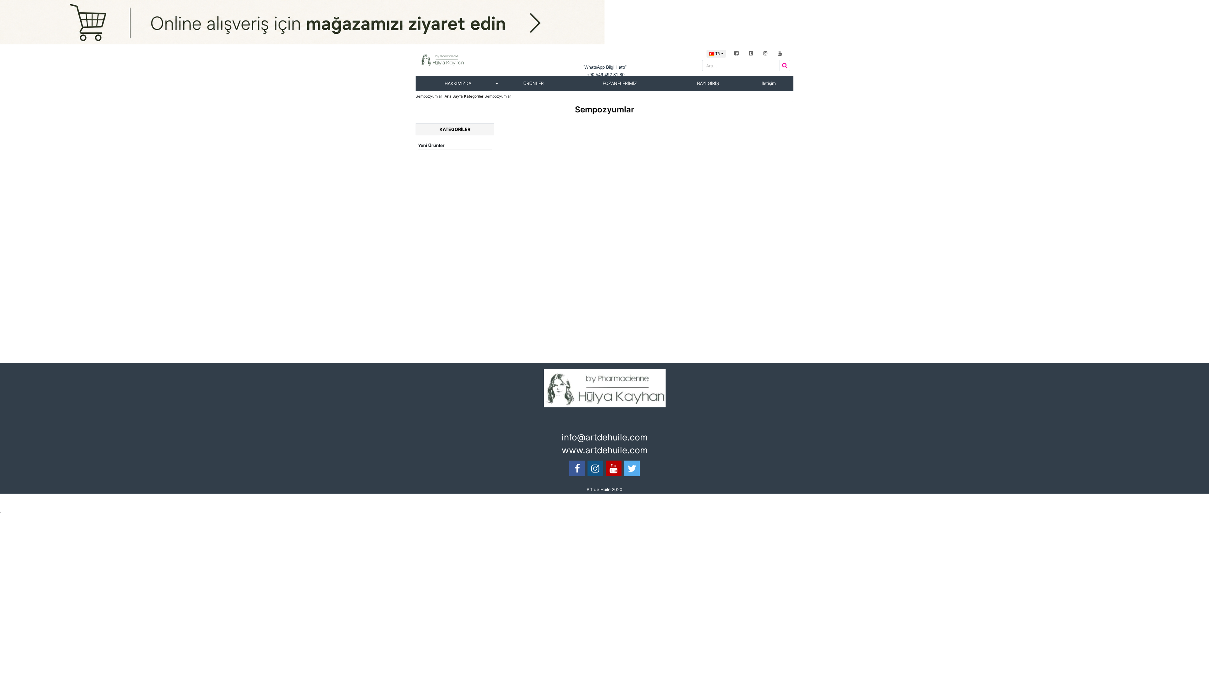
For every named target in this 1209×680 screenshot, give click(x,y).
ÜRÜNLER (533, 83)
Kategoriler (473, 96)
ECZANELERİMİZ (620, 83)
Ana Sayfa (454, 96)
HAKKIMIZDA (458, 83)
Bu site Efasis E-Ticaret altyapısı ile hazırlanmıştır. (482, 500)
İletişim (769, 83)
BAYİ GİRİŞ (708, 83)
